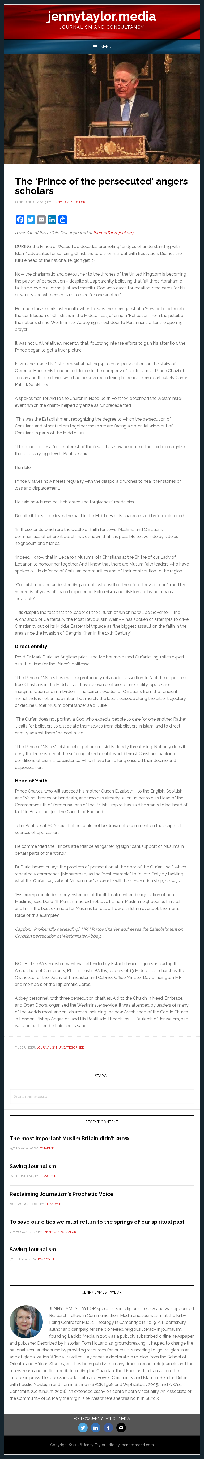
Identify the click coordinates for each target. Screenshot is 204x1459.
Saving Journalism (33, 1166)
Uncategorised (71, 1047)
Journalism (47, 1047)
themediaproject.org (113, 232)
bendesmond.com (138, 1445)
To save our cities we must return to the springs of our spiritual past (97, 1222)
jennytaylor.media (102, 16)
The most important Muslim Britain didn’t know (69, 1138)
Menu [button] (106, 47)
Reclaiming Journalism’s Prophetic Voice (62, 1194)
